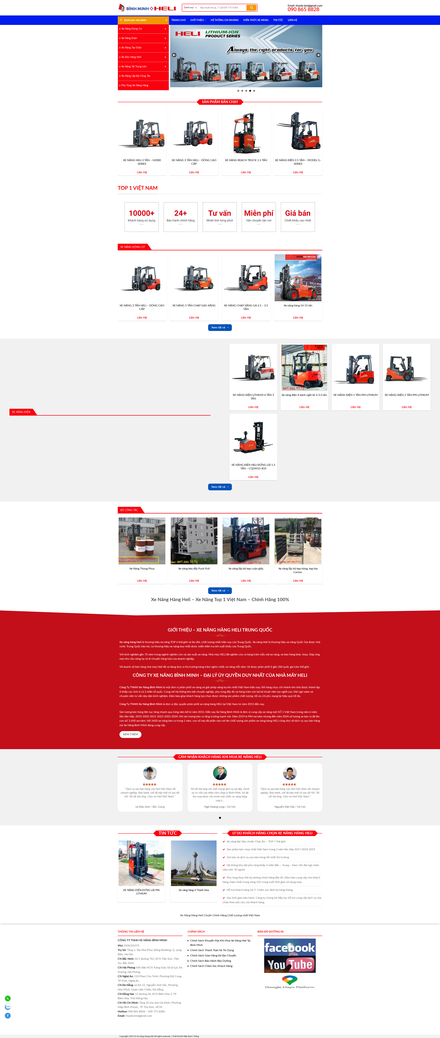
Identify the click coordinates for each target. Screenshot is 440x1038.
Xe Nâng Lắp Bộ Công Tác (135, 76)
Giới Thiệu (197, 20)
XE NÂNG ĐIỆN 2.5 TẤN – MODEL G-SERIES (298, 162)
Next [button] (318, 55)
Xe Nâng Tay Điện (131, 47)
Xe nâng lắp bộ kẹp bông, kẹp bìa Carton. (298, 570)
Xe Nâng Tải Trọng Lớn (133, 66)
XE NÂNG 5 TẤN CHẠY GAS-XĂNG (194, 305)
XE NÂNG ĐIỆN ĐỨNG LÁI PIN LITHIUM (141, 892)
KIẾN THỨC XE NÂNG (255, 20)
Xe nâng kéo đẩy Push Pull (194, 568)
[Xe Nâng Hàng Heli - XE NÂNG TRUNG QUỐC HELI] (147, 8)
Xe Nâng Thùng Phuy (142, 568)
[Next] (322, 143)
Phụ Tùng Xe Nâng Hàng (134, 85)
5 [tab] (254, 91)
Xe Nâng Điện (129, 38)
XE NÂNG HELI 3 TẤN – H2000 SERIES (142, 162)
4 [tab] (250, 91)
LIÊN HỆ (292, 20)
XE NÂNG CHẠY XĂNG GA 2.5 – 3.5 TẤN (246, 307)
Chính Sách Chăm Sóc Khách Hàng (211, 966)
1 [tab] (238, 91)
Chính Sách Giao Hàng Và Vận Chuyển (213, 955)
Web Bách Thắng (191, 1036)
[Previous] (117, 143)
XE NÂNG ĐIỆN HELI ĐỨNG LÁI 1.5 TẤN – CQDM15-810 (253, 467)
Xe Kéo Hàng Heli (131, 57)
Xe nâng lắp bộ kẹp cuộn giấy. (246, 568)
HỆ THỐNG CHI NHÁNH (225, 20)
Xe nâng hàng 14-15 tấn (298, 305)
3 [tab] (246, 91)
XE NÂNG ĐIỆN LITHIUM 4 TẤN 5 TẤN (253, 397)
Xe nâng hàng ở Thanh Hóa (194, 890)
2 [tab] (242, 91)
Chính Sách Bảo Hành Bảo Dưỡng (210, 961)
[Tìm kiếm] (251, 8)
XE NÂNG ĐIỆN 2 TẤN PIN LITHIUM (407, 395)
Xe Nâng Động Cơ (131, 28)
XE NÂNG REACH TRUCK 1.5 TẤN (246, 160)
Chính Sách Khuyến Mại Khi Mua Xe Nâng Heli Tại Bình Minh (220, 942)
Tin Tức (278, 20)
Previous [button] (174, 55)
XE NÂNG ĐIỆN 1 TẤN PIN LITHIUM (355, 395)
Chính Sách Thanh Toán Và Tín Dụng (212, 950)
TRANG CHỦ (178, 20)
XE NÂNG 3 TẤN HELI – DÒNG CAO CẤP (194, 162)
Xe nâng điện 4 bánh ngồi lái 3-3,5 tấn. (304, 395)
